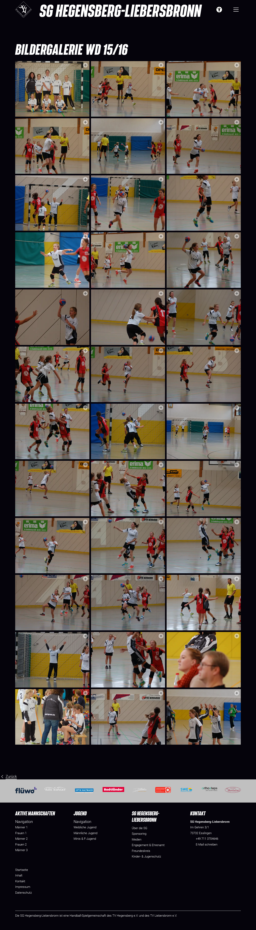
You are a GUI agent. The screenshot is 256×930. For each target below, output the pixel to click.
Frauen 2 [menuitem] (21, 844)
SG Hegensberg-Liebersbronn (120, 10)
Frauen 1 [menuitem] (21, 833)
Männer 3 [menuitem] (21, 850)
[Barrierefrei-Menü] (219, 9)
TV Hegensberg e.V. (125, 915)
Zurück (11, 776)
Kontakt (20, 881)
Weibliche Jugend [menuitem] (85, 827)
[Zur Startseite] (23, 9)
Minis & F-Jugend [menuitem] (85, 839)
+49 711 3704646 (207, 839)
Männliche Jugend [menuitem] (85, 833)
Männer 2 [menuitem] (21, 839)
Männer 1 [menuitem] (21, 827)
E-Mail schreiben (206, 844)
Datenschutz (23, 892)
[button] (227, 10)
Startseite (21, 870)
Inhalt (18, 875)
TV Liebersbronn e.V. (163, 915)
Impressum (22, 887)
